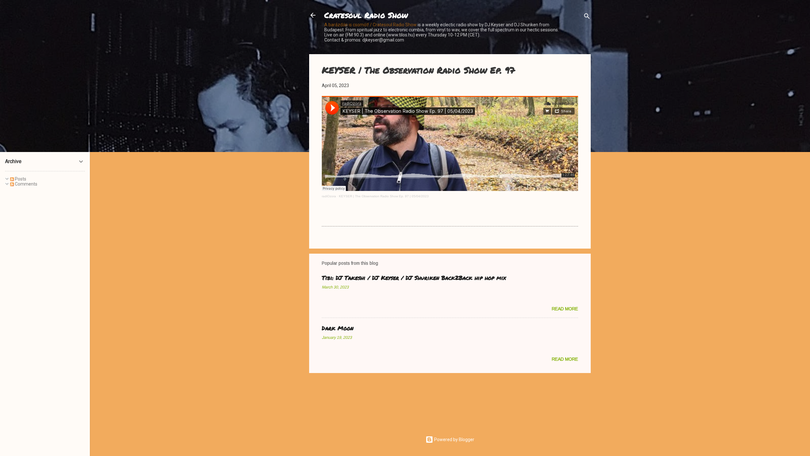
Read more (565, 308)
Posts (20, 178)
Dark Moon (337, 328)
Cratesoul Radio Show (366, 15)
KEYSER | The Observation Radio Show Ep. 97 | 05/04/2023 (384, 196)
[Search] (587, 17)
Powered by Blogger (453, 439)
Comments (25, 184)
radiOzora (329, 196)
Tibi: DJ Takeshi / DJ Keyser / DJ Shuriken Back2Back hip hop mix (414, 278)
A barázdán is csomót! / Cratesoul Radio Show (370, 24)
